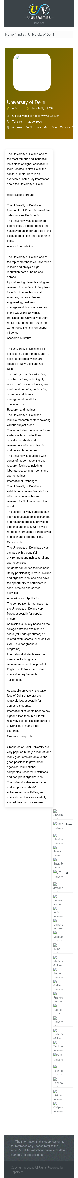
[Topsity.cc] (39, 11)
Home (9, 34)
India (20, 34)
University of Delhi (41, 34)
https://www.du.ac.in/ (46, 116)
